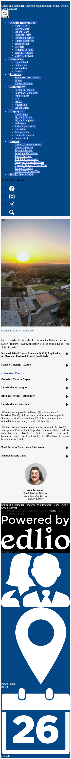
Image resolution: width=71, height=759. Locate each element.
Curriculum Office (24, 37)
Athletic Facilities (24, 83)
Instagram (12, 196)
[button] (22, 22)
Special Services (23, 156)
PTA (17, 98)
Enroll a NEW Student (26, 153)
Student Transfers (24, 52)
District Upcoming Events (28, 144)
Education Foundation (26, 92)
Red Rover (20, 123)
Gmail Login (21, 114)
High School (21, 62)
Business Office (23, 34)
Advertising (21, 104)
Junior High (21, 65)
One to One (21, 129)
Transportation (22, 43)
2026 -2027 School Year (27, 171)
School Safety (22, 107)
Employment (21, 138)
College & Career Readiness (29, 162)
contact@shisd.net (16, 513)
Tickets (18, 80)
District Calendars (24, 55)
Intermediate (21, 68)
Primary (19, 71)
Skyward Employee (25, 120)
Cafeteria (19, 46)
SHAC (18, 101)
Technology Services (25, 126)
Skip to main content (12, 2)
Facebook (12, 189)
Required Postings (24, 49)
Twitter (12, 204)
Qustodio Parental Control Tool (31, 165)
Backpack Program (25, 89)
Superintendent (22, 28)
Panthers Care (22, 95)
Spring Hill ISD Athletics (28, 77)
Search (12, 212)
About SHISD (22, 25)
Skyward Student (24, 117)
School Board (22, 31)
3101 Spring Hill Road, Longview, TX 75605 (25, 510)
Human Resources (24, 40)
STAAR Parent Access (26, 159)
